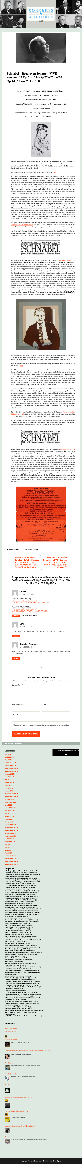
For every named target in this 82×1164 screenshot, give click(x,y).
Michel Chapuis (11, 952)
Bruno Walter (18, 885)
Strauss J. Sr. (35, 994)
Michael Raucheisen (27, 950)
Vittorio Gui (33, 1001)
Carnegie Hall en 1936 (67, 260)
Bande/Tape (10, 880)
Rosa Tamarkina (25, 983)
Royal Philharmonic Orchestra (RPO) (25, 985)
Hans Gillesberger (11, 914)
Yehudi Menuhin (29, 1012)
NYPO (28, 959)
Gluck (32, 909)
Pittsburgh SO (10, 970)
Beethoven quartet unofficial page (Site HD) (18, 1097)
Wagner (34, 1003)
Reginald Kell (17, 979)
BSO (27, 885)
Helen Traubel (22, 916)
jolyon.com (20, 1085)
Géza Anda (9, 912)
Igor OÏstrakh (10, 921)
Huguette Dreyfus (24, 920)
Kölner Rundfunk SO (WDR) (14, 934)
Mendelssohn (10, 949)
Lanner (28, 934)
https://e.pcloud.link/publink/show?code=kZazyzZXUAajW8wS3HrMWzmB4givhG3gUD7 (30, 602)
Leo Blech (22, 936)
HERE (21, 366)
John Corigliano (11, 927)
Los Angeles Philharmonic (31, 940)
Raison (26, 978)
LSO (12, 941)
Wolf (7, 1012)
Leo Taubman (10, 938)
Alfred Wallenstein (22, 874)
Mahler (29, 943)
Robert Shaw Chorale (32, 981)
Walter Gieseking (11, 1005)
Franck (21, 905)
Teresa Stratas (22, 998)
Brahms (31, 883)
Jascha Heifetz (24, 923)
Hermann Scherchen (12, 918)
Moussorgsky (23, 954)
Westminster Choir (12, 1007)
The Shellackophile (11, 1074)
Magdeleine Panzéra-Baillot (15, 943)
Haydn (22, 914)
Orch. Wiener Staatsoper (14, 961)
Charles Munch (24, 889)
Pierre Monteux (25, 969)
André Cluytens (11, 876)
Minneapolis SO (23, 952)
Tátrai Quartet (20, 999)
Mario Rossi (20, 945)
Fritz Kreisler (20, 907)
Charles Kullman (11, 889)
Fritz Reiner (31, 907)
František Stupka (32, 905)
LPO (7, 941)
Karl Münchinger (11, 930)
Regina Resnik (29, 979)
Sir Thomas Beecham (13, 992)
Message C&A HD (23, 949)
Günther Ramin (20, 912)
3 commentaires (15, 550)
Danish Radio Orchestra (28, 892)
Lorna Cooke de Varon (13, 940)
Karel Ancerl (25, 929)
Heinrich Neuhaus (33, 914)
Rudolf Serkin (35, 987)
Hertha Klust (26, 918)
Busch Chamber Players (13, 887)
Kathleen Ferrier (24, 930)
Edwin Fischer (31, 898)
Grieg (38, 909)
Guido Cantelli (11, 911)
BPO (24, 883)
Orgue (35, 963)
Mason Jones (10, 947)
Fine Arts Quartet (25, 903)
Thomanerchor (34, 998)
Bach (34, 878)
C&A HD (36, 550)
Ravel (33, 978)
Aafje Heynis (10, 871)
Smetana (25, 992)
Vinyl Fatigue (9, 1063)
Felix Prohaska (31, 901)
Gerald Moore (10, 909)
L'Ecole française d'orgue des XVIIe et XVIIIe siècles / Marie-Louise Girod (29, 1139)
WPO (13, 1012)
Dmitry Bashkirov (11, 898)
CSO (7, 892)
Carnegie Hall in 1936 (67, 450)
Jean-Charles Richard (13, 925)
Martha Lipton (31, 945)
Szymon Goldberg (26, 996)
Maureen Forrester (32, 947)
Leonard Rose (32, 936)
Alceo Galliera (31, 871)
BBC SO (20, 880)
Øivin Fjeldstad (10, 1014)
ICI (55, 172)
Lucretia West (21, 941)
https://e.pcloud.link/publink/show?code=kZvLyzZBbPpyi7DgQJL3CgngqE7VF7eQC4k (30, 610)
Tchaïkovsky (10, 998)
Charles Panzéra (11, 891)
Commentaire (17, 685)
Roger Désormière (12, 983)
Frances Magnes (11, 905)
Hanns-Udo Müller (34, 912)
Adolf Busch (20, 871)
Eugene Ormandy (11, 901)
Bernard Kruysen (19, 882)
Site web (15, 715)
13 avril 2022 (27, 550)
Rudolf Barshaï (10, 987)
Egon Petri (22, 900)
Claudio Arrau (34, 891)
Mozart (33, 954)
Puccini (19, 970)
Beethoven (18, 744)
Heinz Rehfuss (10, 916)
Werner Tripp (23, 1005)
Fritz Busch (9, 907)
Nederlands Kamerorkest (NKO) (16, 958)
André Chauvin (36, 874)
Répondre (16, 616)
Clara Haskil (23, 891)
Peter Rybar (21, 965)
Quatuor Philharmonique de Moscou (18, 976)
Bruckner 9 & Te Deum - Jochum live (20, 1042)
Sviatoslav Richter (11, 996)
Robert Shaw (18, 981)
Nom (13, 705)
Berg (37, 880)
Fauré (22, 901)
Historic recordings (10, 1085)
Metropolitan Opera (12, 950)
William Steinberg (23, 1010)
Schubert (9, 988)
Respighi (8, 981)
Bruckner (9, 885)
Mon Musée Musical (11, 1029)
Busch (34, 885)
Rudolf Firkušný (23, 987)
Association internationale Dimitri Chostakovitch (20, 1126)
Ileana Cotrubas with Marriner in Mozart (21, 1054)
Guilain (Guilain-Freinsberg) (28, 911)
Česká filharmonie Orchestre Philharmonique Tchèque (24, 1016)
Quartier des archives (11, 1137)
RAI (20, 978)
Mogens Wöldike (11, 954)
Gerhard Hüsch (22, 909)
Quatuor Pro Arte (11, 978)
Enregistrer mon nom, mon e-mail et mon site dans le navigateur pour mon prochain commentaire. (41, 726)
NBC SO (21, 956)
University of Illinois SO (13, 1001)
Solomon (34, 992)
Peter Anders (10, 965)
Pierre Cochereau (11, 969)
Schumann (18, 988)
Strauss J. (25, 994)
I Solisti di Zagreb (11, 923)
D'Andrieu (14, 892)
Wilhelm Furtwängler (13, 1008)
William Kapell (27, 1008)
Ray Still (8, 979)
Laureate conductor (11, 1040)
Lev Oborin (20, 938)
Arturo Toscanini (11, 878)
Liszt (28, 938)
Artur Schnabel (8, 744)
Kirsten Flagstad (25, 932)
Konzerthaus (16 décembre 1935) (22, 225)
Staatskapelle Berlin (12, 994)
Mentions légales (56, 1161)
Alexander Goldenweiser (14, 872)
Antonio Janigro (24, 876)
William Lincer (10, 1010)
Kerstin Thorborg (11, 932)
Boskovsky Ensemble (13, 883)
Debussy (31, 894)
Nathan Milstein (11, 956)
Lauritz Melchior (11, 936)
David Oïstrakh (10, 894)
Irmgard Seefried (22, 921)
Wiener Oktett (25, 1007)
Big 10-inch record (45, 1051)
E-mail (44, 705)
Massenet (20, 947)
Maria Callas (10, 945)
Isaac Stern (34, 921)
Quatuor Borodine (12, 972)
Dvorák (21, 898)
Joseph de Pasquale (25, 927)
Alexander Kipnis (30, 872)
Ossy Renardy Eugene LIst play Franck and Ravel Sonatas (25, 1065)
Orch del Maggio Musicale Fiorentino (18, 963)
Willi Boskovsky (36, 1010)
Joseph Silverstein (12, 929)
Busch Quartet (29, 887)
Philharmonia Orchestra (32, 967)
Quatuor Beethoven (31, 970)
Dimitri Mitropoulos (31, 896)
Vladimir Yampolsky (12, 1003)
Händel (34, 920)
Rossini (36, 983)
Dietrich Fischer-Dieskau (14, 896)
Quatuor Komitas (11, 974)
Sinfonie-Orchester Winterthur (16, 990)
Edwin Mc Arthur (11, 900)
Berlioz (8, 882)
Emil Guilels (32, 900)
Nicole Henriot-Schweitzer (14, 959)
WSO (19, 1012)
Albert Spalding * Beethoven (18, 1117)
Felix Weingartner (11, 903)
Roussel (8, 985)
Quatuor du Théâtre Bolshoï (29, 972)
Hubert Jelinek (10, 920)
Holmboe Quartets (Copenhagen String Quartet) (23, 1076)
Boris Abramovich (33, 882)
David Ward (21, 894)
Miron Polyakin (36, 952)
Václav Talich (25, 1003)
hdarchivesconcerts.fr (66, 751)
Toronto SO (9, 999)
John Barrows (27, 925)
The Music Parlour (10, 1031)
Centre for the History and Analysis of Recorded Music (22, 1051)
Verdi (25, 1001)
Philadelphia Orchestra (13, 967)
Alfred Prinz (9, 874)
